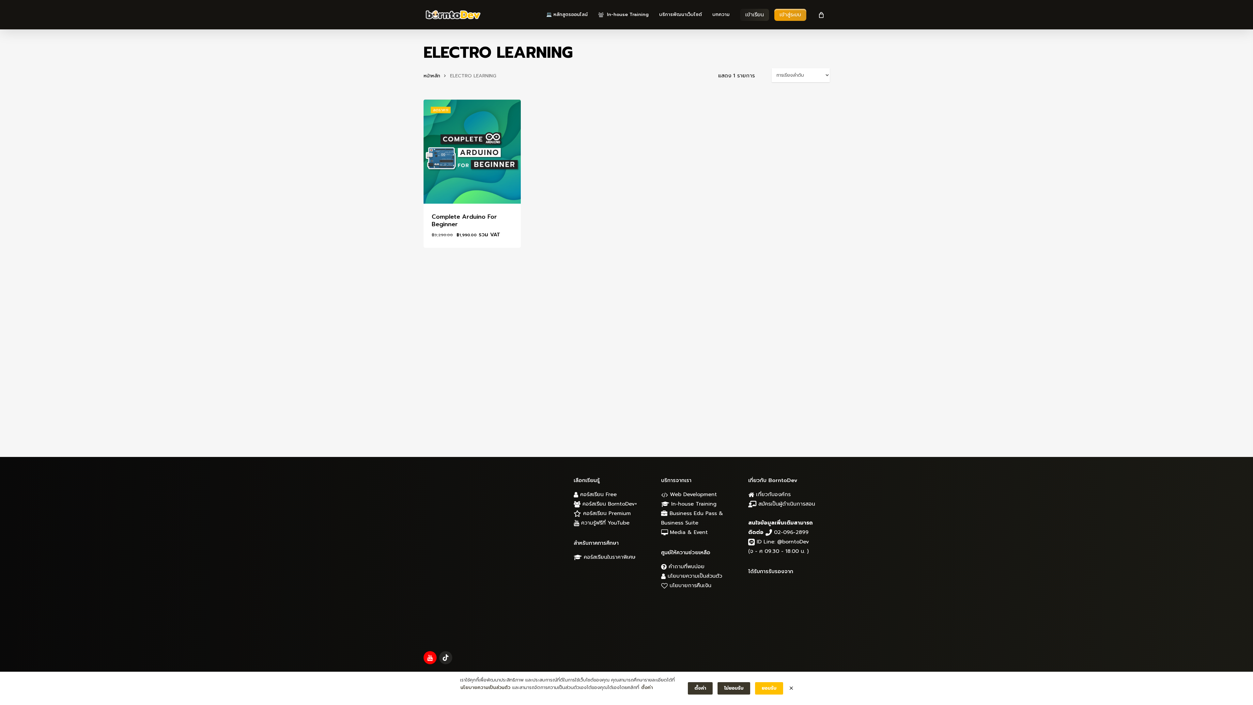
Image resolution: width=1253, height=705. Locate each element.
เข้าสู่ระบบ (790, 15)
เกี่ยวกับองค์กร (772, 494)
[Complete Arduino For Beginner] (472, 152)
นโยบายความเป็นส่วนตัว (694, 576)
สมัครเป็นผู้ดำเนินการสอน (785, 504)
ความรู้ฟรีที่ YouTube (604, 523)
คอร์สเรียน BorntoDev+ (608, 504)
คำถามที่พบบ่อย (685, 567)
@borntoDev (793, 542)
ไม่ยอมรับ (734, 688)
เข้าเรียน (754, 15)
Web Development (692, 494)
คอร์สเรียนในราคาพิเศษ (609, 557)
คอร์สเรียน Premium (606, 513)
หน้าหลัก (432, 75)
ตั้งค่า (647, 687)
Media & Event (688, 532)
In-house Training (693, 504)
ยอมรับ (769, 688)
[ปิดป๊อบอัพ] (791, 688)
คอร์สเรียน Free (597, 494)
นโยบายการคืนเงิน (689, 585)
